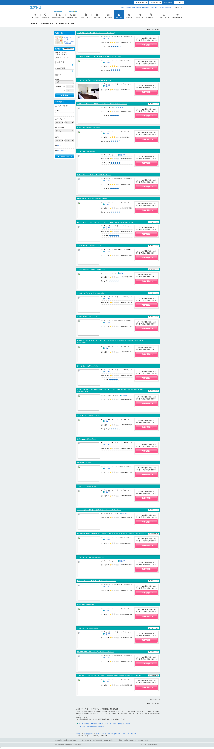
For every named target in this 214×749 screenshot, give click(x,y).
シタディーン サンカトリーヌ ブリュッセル (102, 104)
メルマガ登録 (127, 7)
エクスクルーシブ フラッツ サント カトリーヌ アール (105, 222)
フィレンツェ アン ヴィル (90, 293)
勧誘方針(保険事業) (98, 740)
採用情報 (147, 740)
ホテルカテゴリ (62, 145)
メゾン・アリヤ (86, 486)
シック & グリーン (87, 628)
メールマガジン (139, 740)
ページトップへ (155, 699)
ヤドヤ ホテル (86, 151)
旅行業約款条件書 (86, 740)
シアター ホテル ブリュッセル (94, 80)
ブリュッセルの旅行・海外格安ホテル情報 (91, 726)
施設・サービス (62, 150)
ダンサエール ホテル (88, 127)
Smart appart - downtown (85, 604)
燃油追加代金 (107, 740)
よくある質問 (130, 740)
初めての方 (137, 7)
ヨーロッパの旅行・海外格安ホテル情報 (91, 724)
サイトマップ (115, 740)
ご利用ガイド (178, 7)
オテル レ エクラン (88, 415)
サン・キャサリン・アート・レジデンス (99, 510)
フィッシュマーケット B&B (91, 269)
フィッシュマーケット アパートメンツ (96, 581)
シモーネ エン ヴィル (89, 246)
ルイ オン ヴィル (87, 316)
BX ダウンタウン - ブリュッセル (95, 652)
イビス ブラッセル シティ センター (96, 33)
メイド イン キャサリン (90, 557)
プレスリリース (77, 740)
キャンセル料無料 (63, 106)
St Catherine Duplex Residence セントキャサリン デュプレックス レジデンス (111, 533)
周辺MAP (107, 38)
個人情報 (57, 740)
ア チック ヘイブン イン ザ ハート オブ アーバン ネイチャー (109, 675)
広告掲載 (69, 740)
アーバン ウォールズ (87, 366)
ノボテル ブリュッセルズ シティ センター (99, 56)
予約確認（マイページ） (151, 7)
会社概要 (63, 740)
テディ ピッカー (86, 439)
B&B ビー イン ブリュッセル (92, 198)
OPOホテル (84, 462)
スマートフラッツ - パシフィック (94, 175)
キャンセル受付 (166, 7)
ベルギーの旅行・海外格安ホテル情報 (118, 724)
